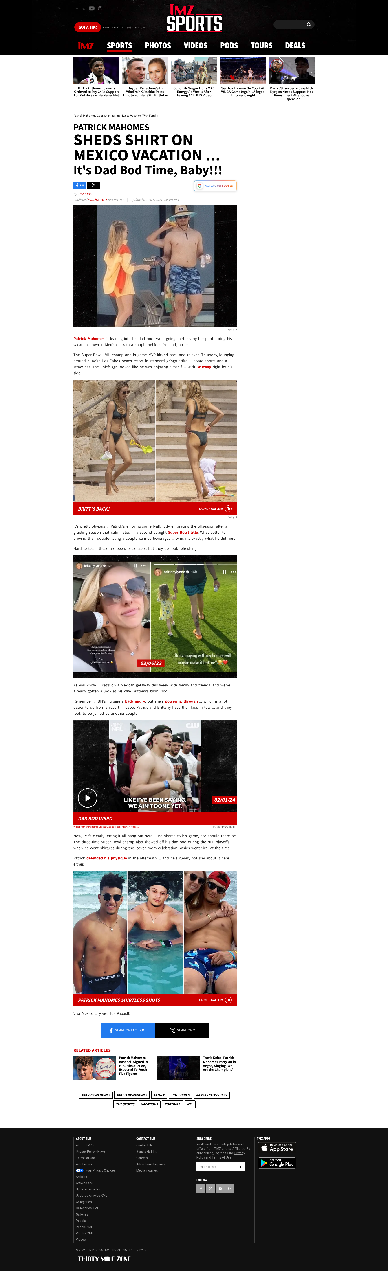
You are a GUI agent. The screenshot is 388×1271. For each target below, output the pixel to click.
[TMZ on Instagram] (100, 8)
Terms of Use (86, 1158)
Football (172, 1104)
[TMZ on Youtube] (91, 8)
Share (131, 1030)
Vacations (149, 1104)
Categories (84, 1202)
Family (159, 1095)
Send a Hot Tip (146, 1151)
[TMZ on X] (84, 8)
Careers (142, 1158)
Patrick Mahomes (96, 1095)
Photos (158, 46)
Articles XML (85, 1183)
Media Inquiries (147, 1170)
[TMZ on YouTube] (220, 1188)
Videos (195, 46)
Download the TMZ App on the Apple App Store (277, 1147)
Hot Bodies (180, 1095)
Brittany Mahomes (132, 1095)
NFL (190, 1104)
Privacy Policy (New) (90, 1151)
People (81, 1221)
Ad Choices (84, 1164)
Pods (229, 46)
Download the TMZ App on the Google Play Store (277, 1163)
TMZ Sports (125, 1104)
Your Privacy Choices (100, 1170)
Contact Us (144, 1145)
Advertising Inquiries (150, 1164)
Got (88, 28)
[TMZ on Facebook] (77, 8)
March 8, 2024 (97, 199)
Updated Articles (88, 1189)
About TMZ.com (87, 1145)
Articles (81, 1177)
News (85, 46)
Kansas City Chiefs (211, 1095)
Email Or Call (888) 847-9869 (125, 27)
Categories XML (87, 1208)
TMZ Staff (85, 194)
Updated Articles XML (91, 1195)
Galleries (82, 1214)
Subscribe (240, 1166)
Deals (295, 46)
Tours (261, 46)
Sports (119, 46)
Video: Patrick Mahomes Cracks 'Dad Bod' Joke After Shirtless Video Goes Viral (106, 826)
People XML (84, 1227)
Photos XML (84, 1233)
